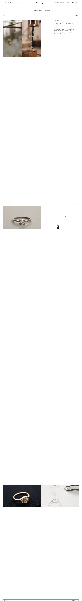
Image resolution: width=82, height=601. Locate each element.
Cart (77, 2)
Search (63, 2)
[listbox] (68, 2)
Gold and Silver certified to (37, 10)
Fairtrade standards (46, 10)
